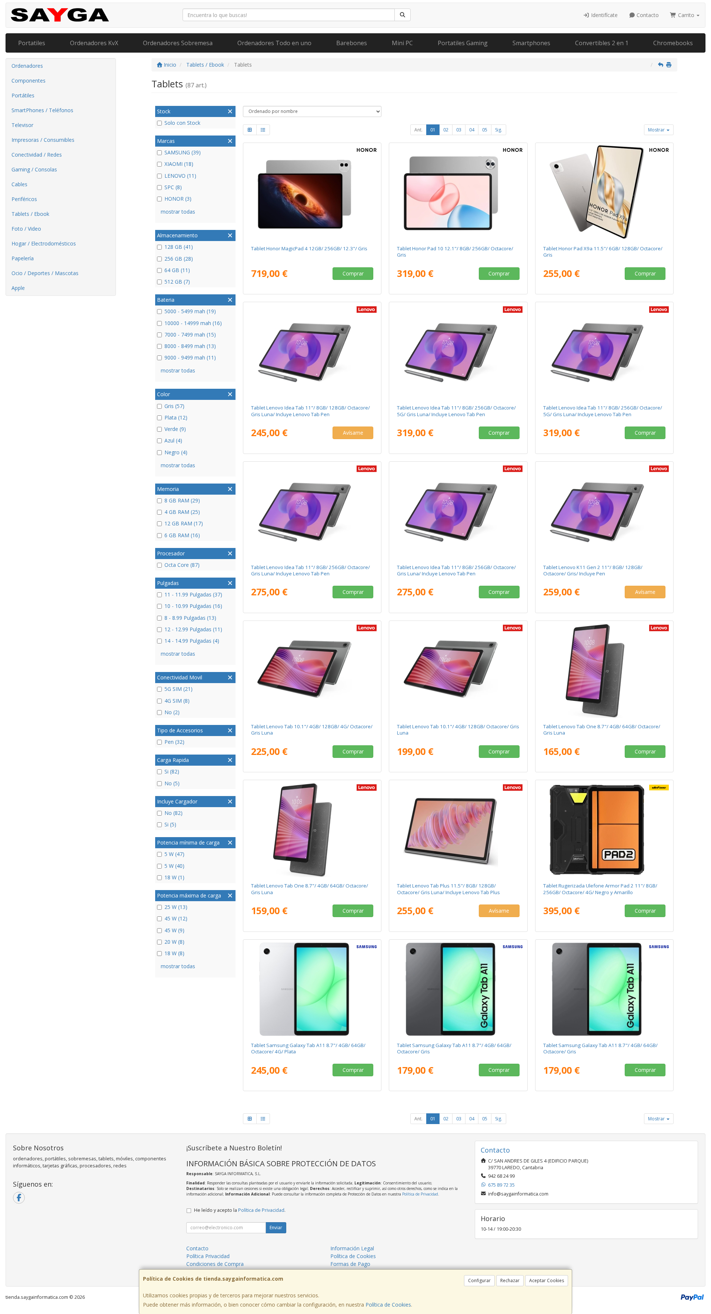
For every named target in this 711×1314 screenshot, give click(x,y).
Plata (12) (175, 417)
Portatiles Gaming (463, 43)
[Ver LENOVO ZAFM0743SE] (604, 351)
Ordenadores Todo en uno (274, 43)
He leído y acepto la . (240, 1210)
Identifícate (604, 15)
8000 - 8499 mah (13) (190, 346)
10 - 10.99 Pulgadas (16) (193, 605)
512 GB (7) (177, 281)
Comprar (353, 273)
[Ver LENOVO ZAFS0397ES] (604, 511)
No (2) (172, 712)
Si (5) (170, 824)
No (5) (172, 783)
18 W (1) (174, 877)
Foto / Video (26, 228)
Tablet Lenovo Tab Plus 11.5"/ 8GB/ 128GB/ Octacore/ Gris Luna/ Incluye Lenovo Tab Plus (448, 888)
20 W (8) (174, 941)
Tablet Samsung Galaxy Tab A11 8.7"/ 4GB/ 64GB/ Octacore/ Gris (454, 1048)
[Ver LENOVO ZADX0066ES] (458, 829)
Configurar (479, 1280)
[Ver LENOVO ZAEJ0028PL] (312, 670)
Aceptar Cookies (546, 1280)
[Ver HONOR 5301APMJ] (604, 192)
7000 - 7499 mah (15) (190, 334)
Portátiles (22, 95)
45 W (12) (175, 918)
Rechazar (510, 1280)
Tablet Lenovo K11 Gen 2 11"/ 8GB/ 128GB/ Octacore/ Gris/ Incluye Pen (592, 570)
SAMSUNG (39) (182, 152)
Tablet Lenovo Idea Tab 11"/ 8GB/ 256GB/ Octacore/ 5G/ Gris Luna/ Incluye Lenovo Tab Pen (456, 410)
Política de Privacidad (420, 1194)
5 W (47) (174, 853)
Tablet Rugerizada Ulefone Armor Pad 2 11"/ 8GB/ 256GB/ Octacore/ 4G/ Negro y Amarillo (600, 888)
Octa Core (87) (182, 564)
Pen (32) (174, 741)
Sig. (498, 130)
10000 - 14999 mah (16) (193, 323)
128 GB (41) (178, 246)
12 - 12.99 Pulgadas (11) (193, 629)
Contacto (647, 15)
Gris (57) (174, 405)
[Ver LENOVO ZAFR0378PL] (458, 511)
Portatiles (31, 43)
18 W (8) (174, 953)
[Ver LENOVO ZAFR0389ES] (312, 351)
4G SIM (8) (177, 700)
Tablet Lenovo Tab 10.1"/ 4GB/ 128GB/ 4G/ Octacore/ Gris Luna (312, 729)
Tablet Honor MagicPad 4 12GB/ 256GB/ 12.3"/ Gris (309, 248)
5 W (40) (174, 865)
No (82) (173, 812)
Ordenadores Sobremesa (178, 43)
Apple (18, 287)
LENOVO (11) (180, 175)
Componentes (28, 80)
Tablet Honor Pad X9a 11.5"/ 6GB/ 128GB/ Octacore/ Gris (602, 251)
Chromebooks (673, 43)
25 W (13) (175, 906)
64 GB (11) (177, 270)
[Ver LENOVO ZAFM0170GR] (458, 351)
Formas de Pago (350, 1263)
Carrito (686, 15)
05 (484, 130)
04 (471, 130)
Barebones (351, 43)
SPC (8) (173, 187)
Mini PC (402, 43)
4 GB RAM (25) (182, 511)
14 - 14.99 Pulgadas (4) (191, 640)
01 (432, 130)
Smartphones (531, 43)
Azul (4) (173, 440)
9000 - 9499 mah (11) (190, 357)
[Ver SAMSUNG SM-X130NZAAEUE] (604, 989)
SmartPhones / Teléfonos (42, 110)
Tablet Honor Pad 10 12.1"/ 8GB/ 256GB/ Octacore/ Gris (455, 251)
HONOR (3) (177, 198)
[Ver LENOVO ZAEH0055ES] (458, 670)
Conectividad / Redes (36, 154)
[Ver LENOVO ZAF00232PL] (312, 829)
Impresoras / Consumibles (42, 139)
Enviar (276, 1227)
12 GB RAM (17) (183, 523)
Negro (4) (175, 452)
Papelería (22, 258)
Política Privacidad (208, 1256)
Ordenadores (27, 65)
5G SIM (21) (178, 688)
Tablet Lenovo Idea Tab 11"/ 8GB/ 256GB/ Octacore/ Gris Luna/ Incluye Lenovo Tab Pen (310, 570)
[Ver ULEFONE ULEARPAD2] (604, 829)
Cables (19, 184)
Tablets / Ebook (30, 213)
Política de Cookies (388, 1304)
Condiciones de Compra (215, 1263)
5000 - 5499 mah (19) (190, 311)
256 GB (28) (178, 258)
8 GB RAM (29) (182, 500)
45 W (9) (174, 930)
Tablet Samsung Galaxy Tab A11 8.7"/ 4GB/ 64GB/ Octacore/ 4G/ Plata (308, 1048)
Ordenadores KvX (94, 43)
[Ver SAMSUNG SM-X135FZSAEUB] (312, 989)
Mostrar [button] (657, 130)
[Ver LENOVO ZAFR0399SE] (312, 511)
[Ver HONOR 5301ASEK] (312, 192)
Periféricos (24, 199)
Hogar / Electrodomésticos (43, 243)
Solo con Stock (182, 122)
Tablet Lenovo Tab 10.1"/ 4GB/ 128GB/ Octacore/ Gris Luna (458, 729)
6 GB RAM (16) (182, 535)
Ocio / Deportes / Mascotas (45, 273)
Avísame (353, 432)
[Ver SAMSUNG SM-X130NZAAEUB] (458, 989)
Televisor (22, 124)
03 (458, 130)
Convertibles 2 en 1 (601, 43)
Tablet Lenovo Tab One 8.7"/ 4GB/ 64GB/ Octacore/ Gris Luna (601, 729)
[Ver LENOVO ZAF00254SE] (604, 670)
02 (445, 130)
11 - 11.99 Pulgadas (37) (193, 594)
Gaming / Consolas (34, 169)
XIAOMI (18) (178, 163)
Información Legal (352, 1248)
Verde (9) (175, 428)
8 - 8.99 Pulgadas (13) (190, 617)
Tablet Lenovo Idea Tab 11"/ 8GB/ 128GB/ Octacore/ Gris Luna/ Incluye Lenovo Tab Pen (310, 410)
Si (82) (171, 771)
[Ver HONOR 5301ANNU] (458, 192)
